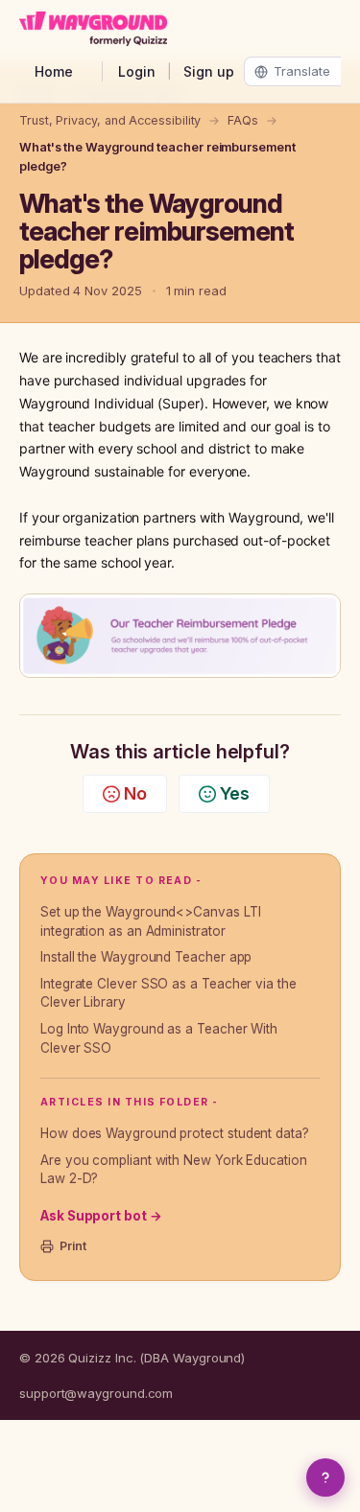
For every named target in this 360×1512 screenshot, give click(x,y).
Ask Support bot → (101, 1215)
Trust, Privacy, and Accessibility (110, 120)
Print (73, 1246)
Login (137, 71)
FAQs (243, 120)
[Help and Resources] (325, 1477)
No (135, 793)
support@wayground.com (96, 1393)
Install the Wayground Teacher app (146, 957)
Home (54, 71)
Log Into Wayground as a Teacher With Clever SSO (158, 1038)
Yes (235, 793)
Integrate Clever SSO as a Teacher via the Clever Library (168, 993)
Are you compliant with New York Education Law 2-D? (173, 1169)
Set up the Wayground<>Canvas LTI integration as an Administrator (150, 921)
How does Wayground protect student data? (174, 1133)
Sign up (208, 71)
